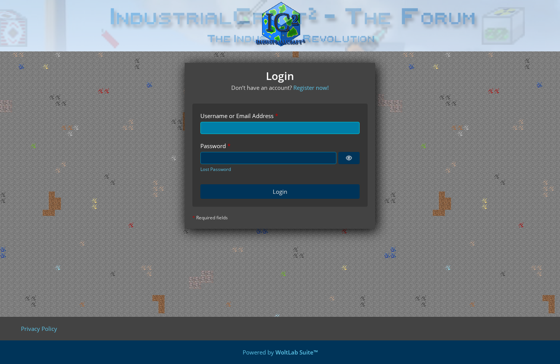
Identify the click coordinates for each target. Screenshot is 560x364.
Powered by (280, 352)
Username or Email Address (237, 116)
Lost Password (215, 169)
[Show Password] (349, 158)
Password (213, 146)
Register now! (311, 87)
